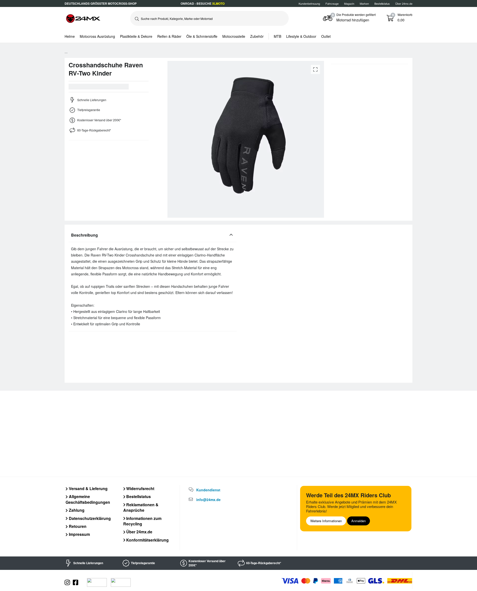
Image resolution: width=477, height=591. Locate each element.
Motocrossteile (233, 36)
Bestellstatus (138, 496)
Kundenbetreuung (309, 3)
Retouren (77, 526)
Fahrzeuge (332, 3)
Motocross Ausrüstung (97, 36)
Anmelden (358, 520)
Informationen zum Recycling (142, 521)
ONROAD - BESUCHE (203, 3)
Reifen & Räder (169, 36)
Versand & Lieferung (88, 488)
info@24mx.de (208, 499)
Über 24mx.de (403, 3)
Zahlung (76, 510)
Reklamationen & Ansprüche (141, 507)
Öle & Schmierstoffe (201, 36)
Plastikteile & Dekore (136, 36)
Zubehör (257, 36)
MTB (277, 36)
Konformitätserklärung (147, 540)
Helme (70, 36)
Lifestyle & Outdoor (301, 36)
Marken (364, 3)
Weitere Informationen (326, 520)
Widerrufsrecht (139, 488)
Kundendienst (208, 489)
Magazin (349, 3)
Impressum (79, 534)
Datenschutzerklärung (89, 518)
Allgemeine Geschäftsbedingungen (88, 499)
